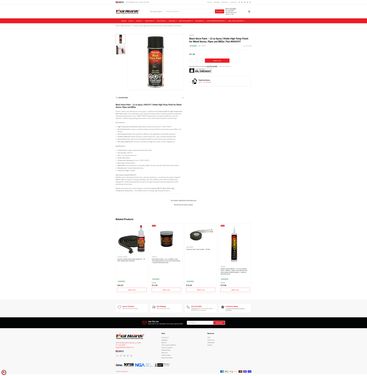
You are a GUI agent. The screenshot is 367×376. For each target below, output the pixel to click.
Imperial (191, 35)
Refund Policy (166, 350)
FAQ (208, 337)
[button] (183, 204)
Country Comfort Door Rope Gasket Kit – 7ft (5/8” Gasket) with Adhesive (131, 260)
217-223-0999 (207, 82)
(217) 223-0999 (229, 11)
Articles (209, 345)
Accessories (199, 21)
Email (200, 82)
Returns (164, 342)
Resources (224, 2)
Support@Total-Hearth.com (125, 347)
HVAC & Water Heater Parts (215, 21)
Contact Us (233, 2)
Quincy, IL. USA (229, 14)
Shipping (164, 340)
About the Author (167, 358)
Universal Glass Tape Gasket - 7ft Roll (198, 249)
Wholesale (217, 2)
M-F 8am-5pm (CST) (230, 12)
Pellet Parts (161, 21)
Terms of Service (167, 348)
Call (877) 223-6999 (211, 66)
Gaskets (138, 21)
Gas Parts (172, 21)
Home (117, 26)
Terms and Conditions (169, 345)
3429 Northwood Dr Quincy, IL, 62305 (128, 343)
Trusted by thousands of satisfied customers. (235, 309)
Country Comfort (122, 257)
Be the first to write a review (183, 205)
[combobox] (194, 11)
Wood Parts (149, 21)
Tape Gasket (189, 247)
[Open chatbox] (4, 372)
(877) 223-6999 (230, 9)
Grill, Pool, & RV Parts (235, 21)
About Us (165, 353)
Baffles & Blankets (185, 21)
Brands (123, 21)
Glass (130, 21)
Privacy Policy (166, 355)
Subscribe (219, 323)
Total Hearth (123, 371)
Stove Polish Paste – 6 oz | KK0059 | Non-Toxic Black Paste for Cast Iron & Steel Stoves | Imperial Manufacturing (166, 260)
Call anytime (194, 308)
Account (209, 2)
